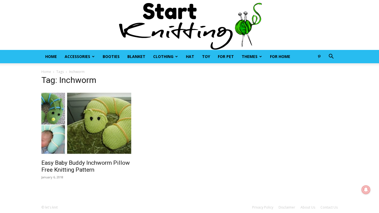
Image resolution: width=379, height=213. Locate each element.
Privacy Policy (262, 207)
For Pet (226, 56)
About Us (307, 207)
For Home (280, 56)
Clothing (163, 56)
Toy (206, 56)
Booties (111, 56)
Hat (190, 56)
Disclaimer (287, 207)
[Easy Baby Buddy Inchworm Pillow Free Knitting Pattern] (86, 123)
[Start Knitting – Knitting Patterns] (189, 25)
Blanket (136, 56)
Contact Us (329, 207)
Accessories (77, 56)
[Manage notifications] (366, 189)
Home (51, 56)
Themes (249, 56)
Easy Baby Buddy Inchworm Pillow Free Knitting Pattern (85, 166)
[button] (331, 57)
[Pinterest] (319, 56)
